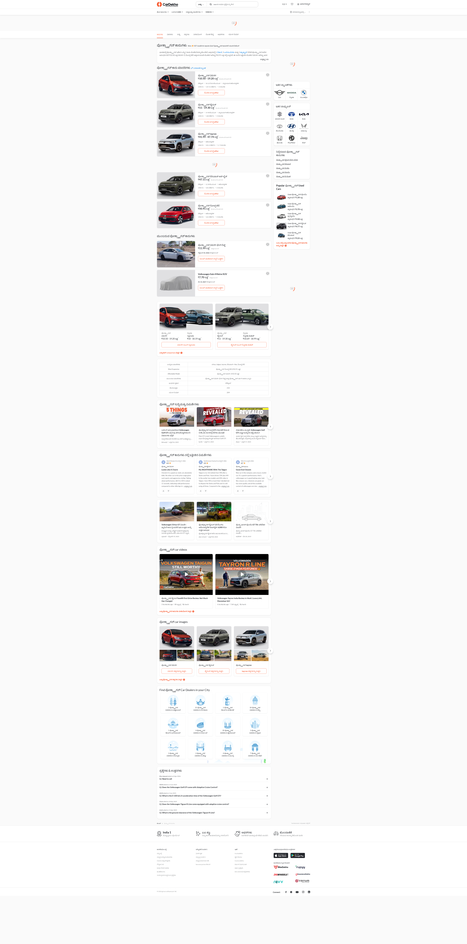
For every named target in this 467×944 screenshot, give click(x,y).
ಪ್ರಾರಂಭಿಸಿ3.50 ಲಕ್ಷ (295, 219)
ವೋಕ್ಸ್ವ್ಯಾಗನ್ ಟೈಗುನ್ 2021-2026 (287, 160)
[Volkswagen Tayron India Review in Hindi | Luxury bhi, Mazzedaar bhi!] (242, 574)
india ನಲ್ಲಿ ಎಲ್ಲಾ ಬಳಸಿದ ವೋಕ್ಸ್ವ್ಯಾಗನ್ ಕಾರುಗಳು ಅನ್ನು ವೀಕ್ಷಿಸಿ (291, 244)
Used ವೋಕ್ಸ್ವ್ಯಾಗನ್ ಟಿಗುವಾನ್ (294, 234)
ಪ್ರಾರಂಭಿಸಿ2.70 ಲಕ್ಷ (295, 209)
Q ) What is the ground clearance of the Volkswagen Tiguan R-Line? (187, 813)
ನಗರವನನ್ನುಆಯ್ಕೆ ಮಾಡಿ (300, 12)
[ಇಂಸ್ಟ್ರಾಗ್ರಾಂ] (303, 892)
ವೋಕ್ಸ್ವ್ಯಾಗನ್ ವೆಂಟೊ (282, 168)
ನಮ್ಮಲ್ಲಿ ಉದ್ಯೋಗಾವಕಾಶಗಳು (164, 857)
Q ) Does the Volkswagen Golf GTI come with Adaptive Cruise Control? (188, 787)
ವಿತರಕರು (170, 34)
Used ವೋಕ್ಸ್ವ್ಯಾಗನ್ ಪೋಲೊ (297, 194)
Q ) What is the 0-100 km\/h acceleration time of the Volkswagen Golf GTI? (190, 796)
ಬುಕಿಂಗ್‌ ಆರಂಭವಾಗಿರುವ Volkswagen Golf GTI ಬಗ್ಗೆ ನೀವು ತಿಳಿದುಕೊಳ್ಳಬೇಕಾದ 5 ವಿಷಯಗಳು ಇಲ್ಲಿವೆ (176, 433)
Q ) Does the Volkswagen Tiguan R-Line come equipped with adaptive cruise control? (194, 804)
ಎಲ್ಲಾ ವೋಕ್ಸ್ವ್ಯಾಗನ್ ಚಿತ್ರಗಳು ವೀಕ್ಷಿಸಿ (170, 679)
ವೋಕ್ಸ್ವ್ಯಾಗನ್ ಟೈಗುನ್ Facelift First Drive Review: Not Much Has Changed (185, 599)
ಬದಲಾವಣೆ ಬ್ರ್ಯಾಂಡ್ (199, 68)
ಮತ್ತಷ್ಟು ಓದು (264, 59)
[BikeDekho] (281, 867)
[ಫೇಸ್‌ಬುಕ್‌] (286, 892)
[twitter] (291, 892)
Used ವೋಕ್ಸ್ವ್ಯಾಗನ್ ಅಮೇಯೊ (294, 205)
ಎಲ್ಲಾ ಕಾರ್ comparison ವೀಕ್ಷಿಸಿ (169, 353)
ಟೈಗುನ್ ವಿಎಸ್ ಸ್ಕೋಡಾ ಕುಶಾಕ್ (242, 345)
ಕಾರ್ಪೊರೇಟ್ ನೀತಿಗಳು (163, 868)
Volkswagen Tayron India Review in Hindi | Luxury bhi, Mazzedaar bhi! (239, 599)
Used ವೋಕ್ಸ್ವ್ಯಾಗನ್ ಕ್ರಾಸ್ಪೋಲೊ (294, 214)
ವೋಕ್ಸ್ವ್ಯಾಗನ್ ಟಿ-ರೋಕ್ (283, 176)
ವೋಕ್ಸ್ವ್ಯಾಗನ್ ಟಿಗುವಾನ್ (283, 164)
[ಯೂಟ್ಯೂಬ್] (297, 892)
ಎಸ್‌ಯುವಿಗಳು (229, 52)
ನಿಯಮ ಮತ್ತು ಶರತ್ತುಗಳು (163, 861)
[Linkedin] (309, 892)
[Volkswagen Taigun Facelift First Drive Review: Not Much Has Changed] (186, 574)
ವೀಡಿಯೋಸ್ (197, 34)
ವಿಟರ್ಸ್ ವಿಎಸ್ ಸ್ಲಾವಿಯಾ (186, 345)
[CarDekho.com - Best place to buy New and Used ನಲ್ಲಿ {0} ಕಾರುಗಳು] (167, 4)
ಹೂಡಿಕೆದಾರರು (161, 872)
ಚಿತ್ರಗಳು (186, 34)
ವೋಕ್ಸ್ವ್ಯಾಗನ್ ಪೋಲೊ (283, 172)
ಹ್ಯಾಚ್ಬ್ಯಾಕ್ (243, 52)
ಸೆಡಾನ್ (219, 52)
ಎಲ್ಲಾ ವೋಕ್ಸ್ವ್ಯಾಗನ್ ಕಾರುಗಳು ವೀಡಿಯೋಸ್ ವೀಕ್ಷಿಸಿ (175, 611)
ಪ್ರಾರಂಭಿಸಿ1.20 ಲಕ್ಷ (295, 197)
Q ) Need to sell (165, 779)
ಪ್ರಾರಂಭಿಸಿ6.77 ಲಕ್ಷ (295, 226)
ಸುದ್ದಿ (178, 34)
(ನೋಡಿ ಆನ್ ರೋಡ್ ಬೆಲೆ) (225, 79)
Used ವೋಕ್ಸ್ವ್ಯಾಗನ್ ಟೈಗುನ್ (297, 223)
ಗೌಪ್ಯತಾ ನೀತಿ (160, 864)
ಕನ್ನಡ (283, 4)
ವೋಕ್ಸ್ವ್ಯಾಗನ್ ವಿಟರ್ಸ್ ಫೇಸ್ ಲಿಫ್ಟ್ (211, 245)
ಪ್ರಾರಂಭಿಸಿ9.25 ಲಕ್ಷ (295, 238)
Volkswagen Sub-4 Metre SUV (212, 274)
